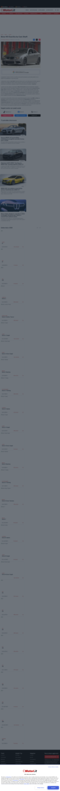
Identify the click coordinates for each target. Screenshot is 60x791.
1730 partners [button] (8, 776)
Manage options (40, 787)
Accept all (53, 787)
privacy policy (26, 783)
